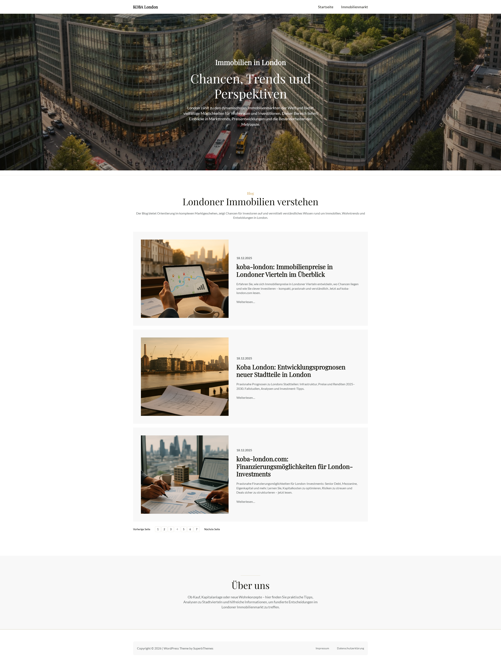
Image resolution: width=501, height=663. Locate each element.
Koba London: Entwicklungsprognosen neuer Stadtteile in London (290, 370)
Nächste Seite (212, 529)
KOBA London (145, 6)
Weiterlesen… (245, 302)
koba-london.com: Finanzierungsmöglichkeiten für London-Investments (294, 466)
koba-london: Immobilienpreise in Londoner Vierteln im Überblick (284, 270)
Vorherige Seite (141, 529)
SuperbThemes (203, 648)
